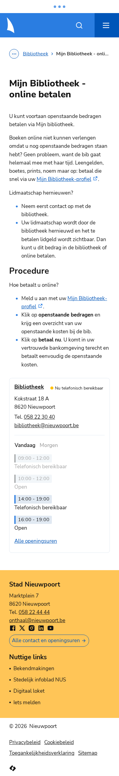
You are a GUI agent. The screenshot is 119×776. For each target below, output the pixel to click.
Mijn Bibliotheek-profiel (64, 179)
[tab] (25, 445)
